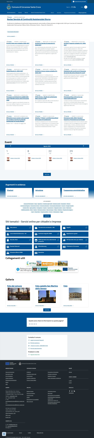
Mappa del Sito (40, 432)
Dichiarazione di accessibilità (33, 399)
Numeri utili (8, 417)
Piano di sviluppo (50, 209)
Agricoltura (40, 203)
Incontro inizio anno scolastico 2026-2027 (17, 43)
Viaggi (61, 211)
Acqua (36, 203)
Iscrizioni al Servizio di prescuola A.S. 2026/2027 (45, 44)
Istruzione (59, 12)
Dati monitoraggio (9, 432)
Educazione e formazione (53, 372)
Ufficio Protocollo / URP (10, 413)
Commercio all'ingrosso (25, 205)
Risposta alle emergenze (67, 209)
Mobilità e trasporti (52, 376)
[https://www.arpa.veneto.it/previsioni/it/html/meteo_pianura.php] (39, 269)
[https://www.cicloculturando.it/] (63, 263)
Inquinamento (50, 207)
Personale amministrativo (11, 380)
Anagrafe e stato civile (31, 374)
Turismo (50, 211)
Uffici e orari (8, 415)
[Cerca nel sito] (85, 7)
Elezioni (52, 12)
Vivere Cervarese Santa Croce (38, 12)
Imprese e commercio (52, 374)
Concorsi (63, 205)
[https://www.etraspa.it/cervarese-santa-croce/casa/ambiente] (31, 263)
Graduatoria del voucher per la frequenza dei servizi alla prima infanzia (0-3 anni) (75, 72)
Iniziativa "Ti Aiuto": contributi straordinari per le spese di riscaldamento (46, 118)
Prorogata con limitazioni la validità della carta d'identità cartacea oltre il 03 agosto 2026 (17, 98)
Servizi (26, 12)
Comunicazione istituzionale (55, 205)
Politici (7, 382)
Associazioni (63, 203)
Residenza (60, 209)
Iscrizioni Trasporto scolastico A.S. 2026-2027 (75, 44)
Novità (20, 12)
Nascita (35, 209)
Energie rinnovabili (69, 205)
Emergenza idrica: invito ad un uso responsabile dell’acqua (73, 97)
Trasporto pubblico (44, 211)
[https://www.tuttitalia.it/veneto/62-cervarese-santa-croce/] (55, 270)
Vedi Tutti (47, 216)
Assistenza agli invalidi (47, 203)
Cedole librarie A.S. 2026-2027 (14, 71)
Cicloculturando (30, 395)
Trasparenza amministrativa (69, 12)
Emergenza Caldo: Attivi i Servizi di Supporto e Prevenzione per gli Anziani (74, 118)
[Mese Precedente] (10, 146)
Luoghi (70, 380)
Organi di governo (9, 378)
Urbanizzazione (56, 211)
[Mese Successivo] (83, 146)
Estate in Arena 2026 (15, 158)
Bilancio (68, 203)
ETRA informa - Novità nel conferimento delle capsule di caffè (46, 97)
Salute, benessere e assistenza (54, 378)
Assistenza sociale (56, 203)
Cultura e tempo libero (31, 380)
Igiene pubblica (33, 207)
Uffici (7, 384)
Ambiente (29, 372)
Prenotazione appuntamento (54, 402)
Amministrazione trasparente (54, 397)
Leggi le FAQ (50, 399)
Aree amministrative (10, 372)
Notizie (70, 372)
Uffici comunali (30, 401)
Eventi (70, 382)
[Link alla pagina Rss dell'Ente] (74, 391)
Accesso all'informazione (28, 203)
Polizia (55, 209)
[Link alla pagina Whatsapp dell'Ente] (72, 391)
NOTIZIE (10, 17)
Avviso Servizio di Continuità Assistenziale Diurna (29, 19)
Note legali (50, 393)
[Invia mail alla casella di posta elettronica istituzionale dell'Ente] (15, 401)
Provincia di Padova (31, 393)
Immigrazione (39, 207)
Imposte (44, 207)
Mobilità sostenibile (25, 209)
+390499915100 (13, 396)
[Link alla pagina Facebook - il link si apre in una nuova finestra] (72, 7)
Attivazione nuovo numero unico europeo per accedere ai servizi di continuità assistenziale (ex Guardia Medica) (17, 119)
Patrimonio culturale (42, 209)
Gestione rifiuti (26, 207)
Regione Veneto (10, 1)
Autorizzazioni (30, 376)
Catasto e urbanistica (31, 378)
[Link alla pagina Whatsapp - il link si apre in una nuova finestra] (73, 7)
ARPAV (28, 397)
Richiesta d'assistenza (52, 403)
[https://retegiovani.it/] (24, 269)
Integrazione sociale (58, 207)
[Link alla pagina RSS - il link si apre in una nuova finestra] (75, 7)
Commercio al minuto (35, 205)
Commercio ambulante (44, 205)
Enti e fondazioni (9, 376)
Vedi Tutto (47, 174)
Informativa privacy (52, 391)
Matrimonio (69, 207)
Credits (29, 432)
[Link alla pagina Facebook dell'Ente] (69, 391)
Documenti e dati (9, 374)
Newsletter (71, 393)
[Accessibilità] (4, 434)
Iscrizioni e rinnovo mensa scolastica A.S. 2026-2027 (46, 72)
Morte (31, 209)
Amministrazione (11, 12)
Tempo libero (37, 211)
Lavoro (64, 207)
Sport (33, 211)
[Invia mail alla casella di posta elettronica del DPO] (13, 424)
